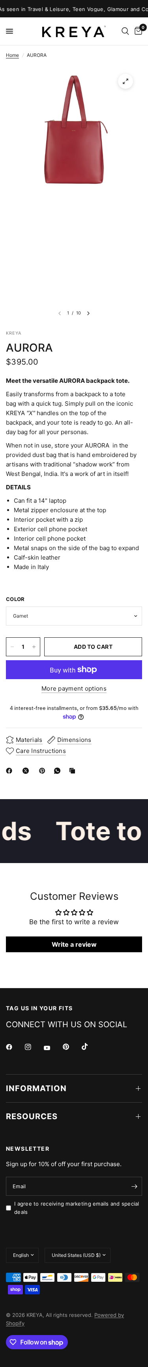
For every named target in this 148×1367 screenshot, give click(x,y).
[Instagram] (33, 1047)
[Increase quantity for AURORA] (34, 647)
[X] (27, 770)
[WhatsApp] (59, 770)
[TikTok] (90, 1046)
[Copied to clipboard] (74, 770)
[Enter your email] (134, 1186)
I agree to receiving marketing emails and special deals (76, 1207)
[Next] (88, 313)
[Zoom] (125, 81)
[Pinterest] (44, 770)
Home (12, 55)
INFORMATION (36, 1088)
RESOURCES (32, 1116)
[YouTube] (52, 1047)
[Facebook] (10, 770)
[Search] (125, 31)
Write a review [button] (74, 944)
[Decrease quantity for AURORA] (12, 647)
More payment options (74, 688)
